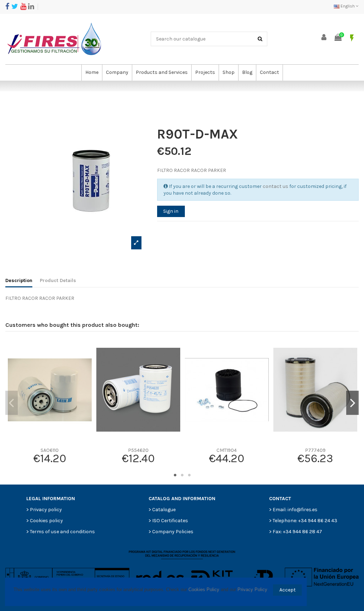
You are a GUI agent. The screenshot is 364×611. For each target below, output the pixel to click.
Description (18, 280)
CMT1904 (226, 450)
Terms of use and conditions (62, 532)
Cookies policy (46, 521)
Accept (287, 590)
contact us (275, 186)
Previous (11, 403)
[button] (117, 73)
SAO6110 (50, 450)
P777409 (315, 450)
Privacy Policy (252, 589)
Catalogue (164, 510)
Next (352, 403)
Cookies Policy (203, 589)
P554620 (138, 450)
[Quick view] (49, 442)
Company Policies (172, 532)
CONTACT (280, 499)
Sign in (170, 211)
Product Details (58, 280)
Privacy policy (46, 510)
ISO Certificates (170, 521)
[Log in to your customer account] (324, 38)
